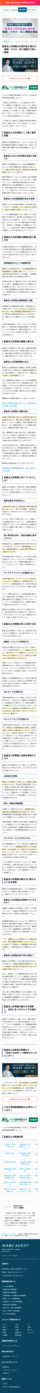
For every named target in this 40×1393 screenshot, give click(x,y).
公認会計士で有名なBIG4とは (10, 1145)
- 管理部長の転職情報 (9, 1289)
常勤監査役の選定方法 (10, 1170)
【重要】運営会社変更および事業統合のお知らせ (20, 3)
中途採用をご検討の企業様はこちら (14, 1269)
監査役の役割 (9, 1153)
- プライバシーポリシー (10, 1370)
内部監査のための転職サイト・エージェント (25, 1146)
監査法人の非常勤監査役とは (10, 1190)
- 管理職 (4, 1335)
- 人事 (16, 1325)
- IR (28, 1325)
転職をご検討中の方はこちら (12, 1272)
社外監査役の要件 (10, 1162)
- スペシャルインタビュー (11, 1346)
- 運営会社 (5, 1367)
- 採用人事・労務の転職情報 (11, 1308)
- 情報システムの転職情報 (11, 1299)
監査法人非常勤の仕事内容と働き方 (25, 1177)
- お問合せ (5, 1373)
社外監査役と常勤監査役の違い (25, 1163)
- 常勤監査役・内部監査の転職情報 (14, 1296)
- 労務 (16, 1327)
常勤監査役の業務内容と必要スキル (25, 1183)
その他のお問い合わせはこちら (12, 1276)
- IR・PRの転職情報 (8, 1314)
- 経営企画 (17, 1335)
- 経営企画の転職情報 (9, 1305)
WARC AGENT (8, 1083)
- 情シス (29, 1330)
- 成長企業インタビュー (10, 1356)
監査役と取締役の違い (25, 1170)
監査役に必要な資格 (10, 1183)
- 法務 (16, 1330)
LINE (3, 95)
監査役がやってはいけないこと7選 (25, 1190)
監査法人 (14, 1234)
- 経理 (4, 1330)
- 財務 (4, 1332)
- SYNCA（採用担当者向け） (11, 1387)
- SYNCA (4, 1384)
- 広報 (29, 1327)
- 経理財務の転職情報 (9, 1292)
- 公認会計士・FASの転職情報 (12, 1302)
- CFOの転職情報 (7, 1286)
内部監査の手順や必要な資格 (25, 1154)
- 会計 (4, 1327)
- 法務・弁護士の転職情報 (11, 1311)
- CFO (4, 1325)
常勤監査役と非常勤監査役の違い (10, 1177)
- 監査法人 (17, 1332)
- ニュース (30, 1332)
